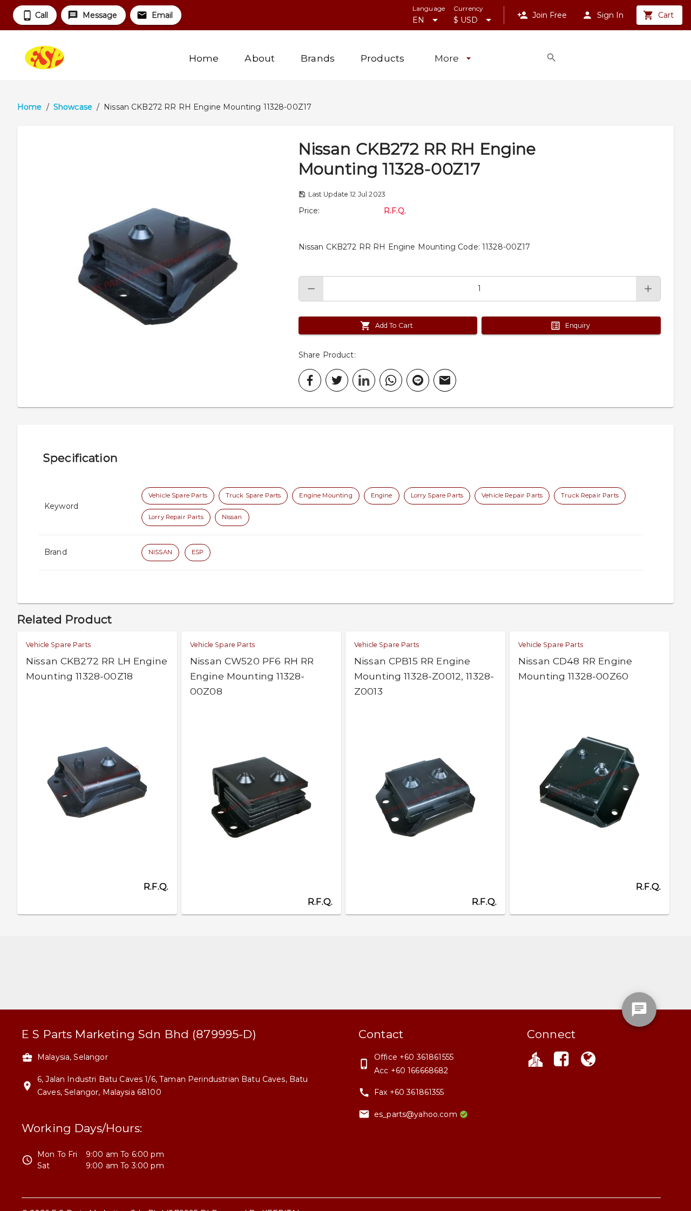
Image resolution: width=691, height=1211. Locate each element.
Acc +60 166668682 (411, 1070)
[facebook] (310, 380)
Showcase (72, 107)
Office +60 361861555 (413, 1057)
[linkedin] (364, 380)
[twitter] (337, 380)
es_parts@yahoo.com (415, 1114)
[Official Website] (588, 1060)
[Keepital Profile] (535, 1059)
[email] (444, 380)
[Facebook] (561, 1060)
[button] (158, 266)
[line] (418, 380)
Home (29, 107)
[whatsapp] (391, 380)
